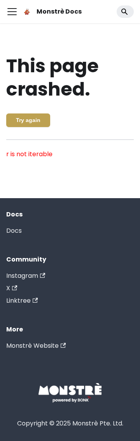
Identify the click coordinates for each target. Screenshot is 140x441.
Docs (14, 230)
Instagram (22, 275)
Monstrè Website (32, 345)
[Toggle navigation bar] (12, 11)
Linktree (18, 300)
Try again (28, 120)
